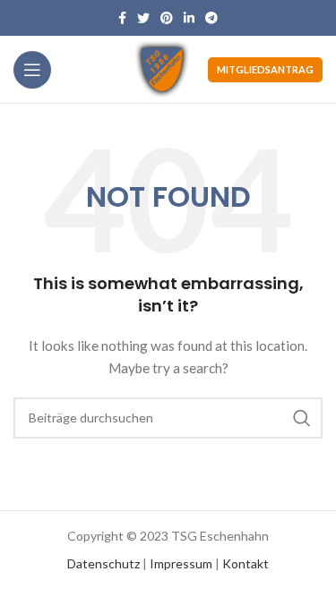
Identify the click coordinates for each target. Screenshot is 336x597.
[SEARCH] (302, 418)
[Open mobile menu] (32, 70)
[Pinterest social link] (166, 18)
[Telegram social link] (211, 18)
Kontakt (245, 563)
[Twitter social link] (143, 18)
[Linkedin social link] (189, 18)
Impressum (181, 563)
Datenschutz (103, 563)
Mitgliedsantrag (265, 69)
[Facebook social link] (122, 18)
